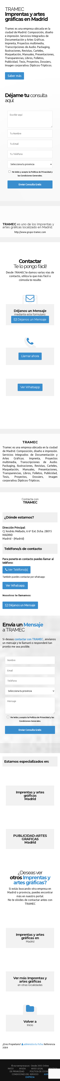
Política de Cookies (40, 1071)
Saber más (14, 75)
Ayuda (22, 1068)
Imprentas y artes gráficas (30, 788)
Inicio (11, 1068)
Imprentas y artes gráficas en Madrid (30, 930)
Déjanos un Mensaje (31, 319)
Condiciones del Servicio (25, 1074)
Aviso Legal (37, 1068)
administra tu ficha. (33, 1044)
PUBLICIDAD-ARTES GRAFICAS (30, 831)
